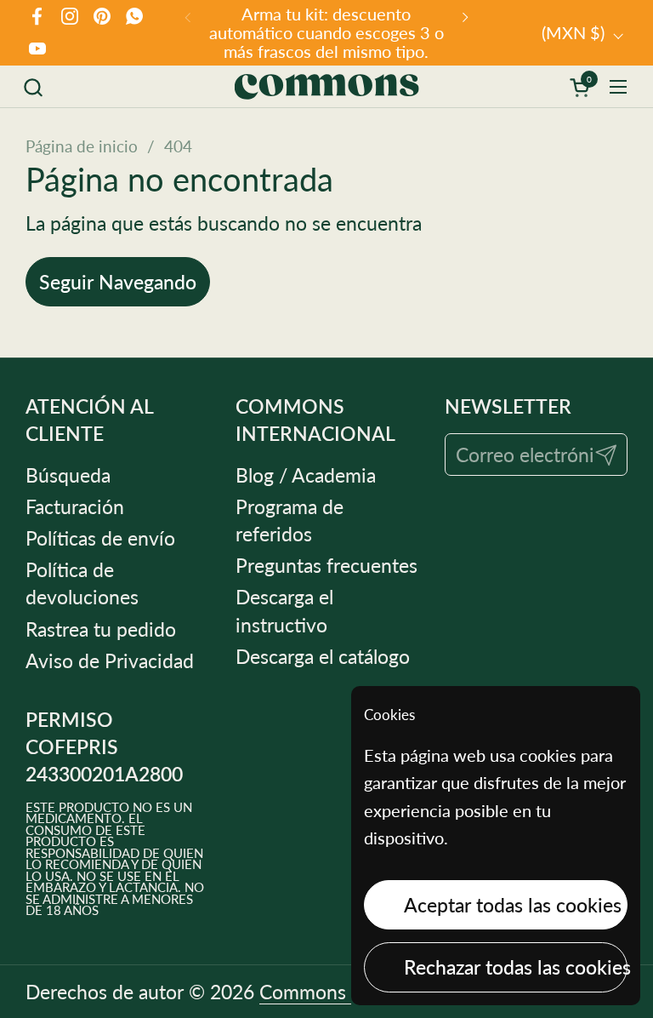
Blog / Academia (306, 475)
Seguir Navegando (117, 282)
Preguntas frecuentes (326, 565)
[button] (32, 87)
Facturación (75, 506)
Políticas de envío (100, 538)
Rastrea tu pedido (101, 629)
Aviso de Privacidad (110, 660)
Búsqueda (68, 475)
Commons (305, 992)
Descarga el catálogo (323, 656)
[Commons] (327, 87)
